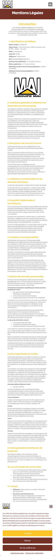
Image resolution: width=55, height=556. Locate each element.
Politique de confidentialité (34, 553)
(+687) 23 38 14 (21, 56)
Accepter (27, 533)
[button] (51, 506)
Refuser (27, 540)
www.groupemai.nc (17, 29)
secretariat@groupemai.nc (21, 59)
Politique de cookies (17, 553)
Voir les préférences (27, 548)
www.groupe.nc (17, 146)
